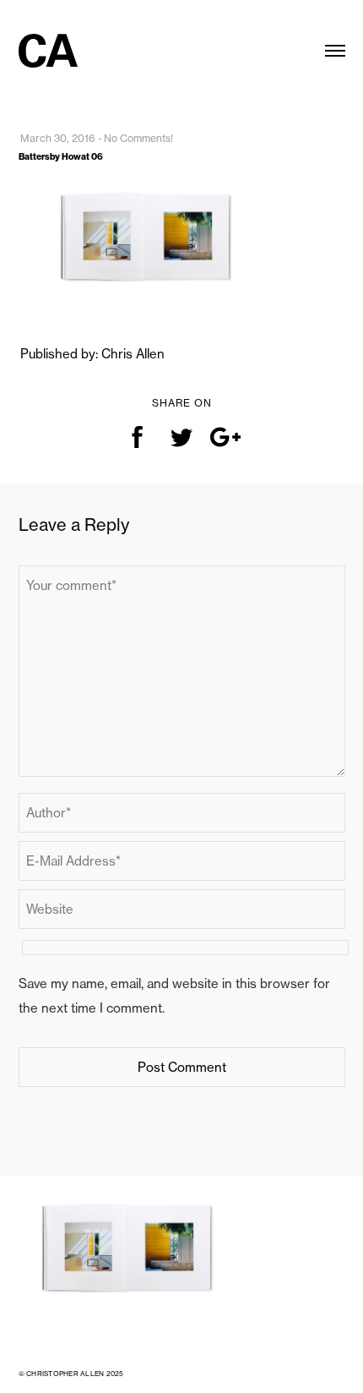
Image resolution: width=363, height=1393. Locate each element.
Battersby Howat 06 (61, 156)
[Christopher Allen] (48, 40)
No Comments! (138, 138)
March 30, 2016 (57, 138)
